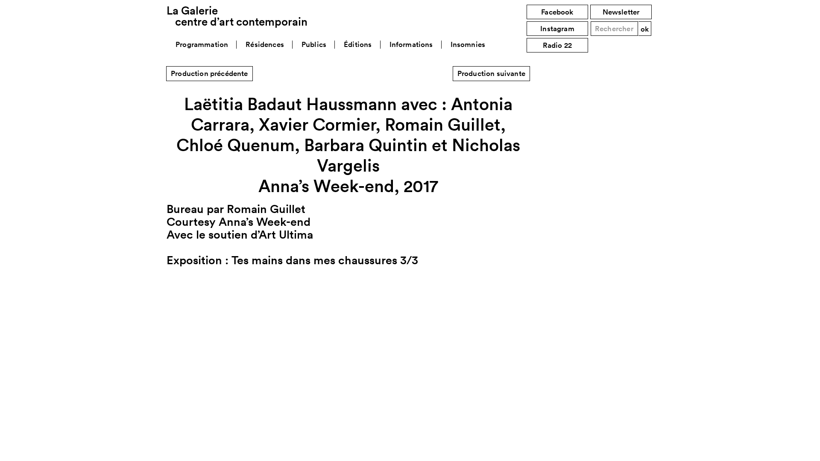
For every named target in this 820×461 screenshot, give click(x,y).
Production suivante (491, 73)
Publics (314, 45)
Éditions (358, 45)
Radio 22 (557, 45)
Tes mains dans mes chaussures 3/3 (324, 260)
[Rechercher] (644, 28)
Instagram (557, 28)
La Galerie (237, 16)
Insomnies (468, 45)
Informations (411, 45)
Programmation (202, 45)
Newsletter (621, 12)
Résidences (265, 45)
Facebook (557, 12)
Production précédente (209, 73)
